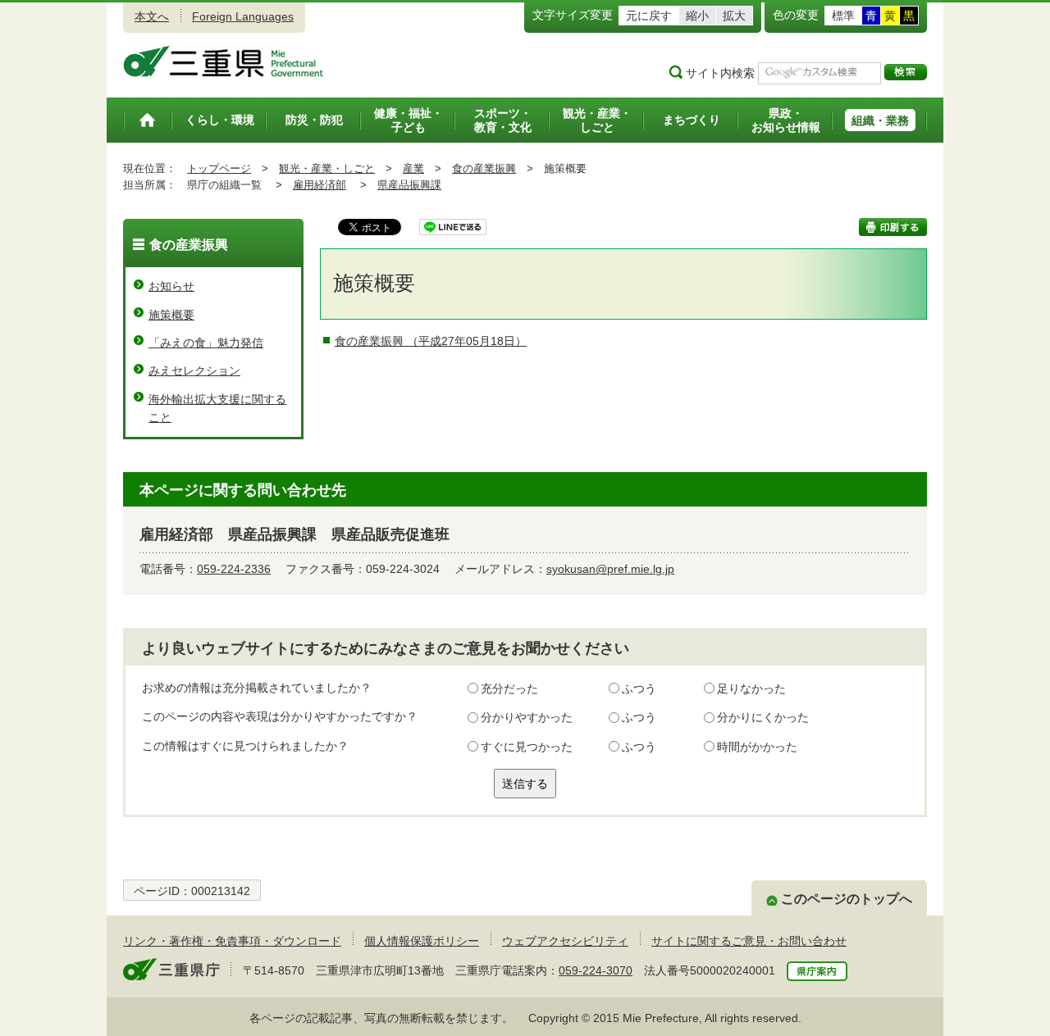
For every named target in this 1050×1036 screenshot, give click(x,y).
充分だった (509, 688)
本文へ (152, 16)
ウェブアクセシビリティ (565, 940)
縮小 (697, 15)
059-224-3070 (595, 970)
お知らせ (171, 286)
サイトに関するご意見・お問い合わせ (749, 940)
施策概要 (171, 314)
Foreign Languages (243, 16)
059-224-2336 (234, 568)
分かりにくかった (763, 717)
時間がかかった (757, 746)
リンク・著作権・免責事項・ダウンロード (232, 940)
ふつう (639, 688)
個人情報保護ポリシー (421, 940)
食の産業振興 (484, 168)
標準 (843, 15)
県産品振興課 (409, 185)
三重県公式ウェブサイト (223, 61)
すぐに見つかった (527, 746)
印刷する (893, 227)
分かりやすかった (527, 717)
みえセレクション (194, 370)
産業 (413, 168)
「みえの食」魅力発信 (205, 342)
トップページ (219, 168)
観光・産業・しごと (327, 168)
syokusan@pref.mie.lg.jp (610, 568)
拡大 (734, 15)
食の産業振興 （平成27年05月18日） (431, 341)
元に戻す (649, 15)
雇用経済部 (319, 185)
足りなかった (751, 688)
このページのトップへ (846, 899)
